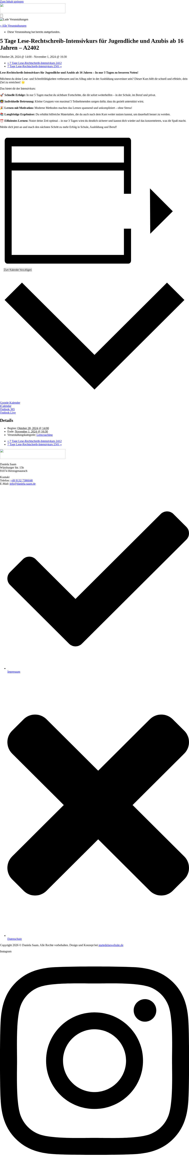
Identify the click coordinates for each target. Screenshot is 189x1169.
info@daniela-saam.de (23, 483)
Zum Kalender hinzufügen (17, 269)
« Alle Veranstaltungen (13, 25)
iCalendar (5, 406)
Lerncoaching (45, 434)
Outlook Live (8, 412)
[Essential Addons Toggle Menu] (1, 16)
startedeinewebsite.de (111, 945)
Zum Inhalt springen (12, 1)
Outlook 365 (7, 409)
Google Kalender (10, 402)
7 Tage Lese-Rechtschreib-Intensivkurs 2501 (34, 66)
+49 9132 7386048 (21, 480)
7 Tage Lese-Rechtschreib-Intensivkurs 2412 (34, 63)
